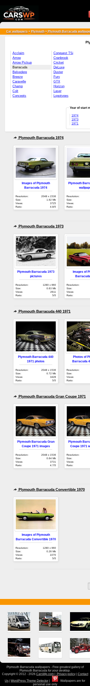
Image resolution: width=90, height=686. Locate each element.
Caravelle (19, 81)
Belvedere (19, 72)
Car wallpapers (17, 31)
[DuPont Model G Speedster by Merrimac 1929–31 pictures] (50, 621)
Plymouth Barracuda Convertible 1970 (51, 489)
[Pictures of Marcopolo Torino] (50, 647)
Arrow (16, 58)
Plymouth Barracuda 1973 (41, 226)
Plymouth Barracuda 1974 (41, 138)
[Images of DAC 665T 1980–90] (19, 647)
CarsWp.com (45, 674)
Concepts (19, 96)
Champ (17, 86)
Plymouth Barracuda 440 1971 (44, 311)
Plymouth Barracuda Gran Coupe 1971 (52, 396)
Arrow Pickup (22, 62)
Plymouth (37, 31)
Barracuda (19, 67)
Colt (15, 91)
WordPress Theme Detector (29, 681)
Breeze (17, 77)
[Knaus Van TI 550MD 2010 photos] (19, 621)
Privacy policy (66, 674)
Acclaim (18, 53)
